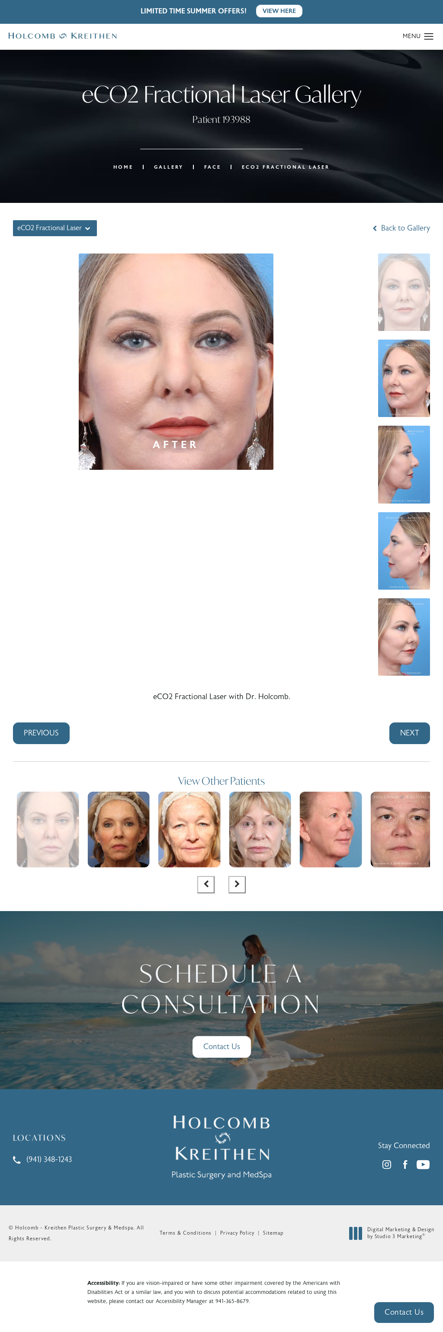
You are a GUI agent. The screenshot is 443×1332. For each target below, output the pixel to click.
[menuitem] (387, 1165)
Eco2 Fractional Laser (286, 167)
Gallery (168, 167)
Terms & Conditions (186, 1233)
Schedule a (221, 988)
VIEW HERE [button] (279, 11)
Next (409, 733)
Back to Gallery (404, 228)
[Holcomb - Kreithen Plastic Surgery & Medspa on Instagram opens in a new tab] (387, 1165)
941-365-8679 (232, 1301)
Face (212, 167)
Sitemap (273, 1233)
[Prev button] (206, 884)
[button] (428, 36)
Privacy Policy (237, 1233)
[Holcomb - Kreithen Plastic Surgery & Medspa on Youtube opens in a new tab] (423, 1165)
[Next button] (237, 884)
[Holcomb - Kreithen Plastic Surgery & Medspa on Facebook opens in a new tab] (405, 1165)
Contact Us (221, 1046)
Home (123, 167)
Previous (41, 733)
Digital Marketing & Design (400, 1233)
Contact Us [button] (404, 1312)
